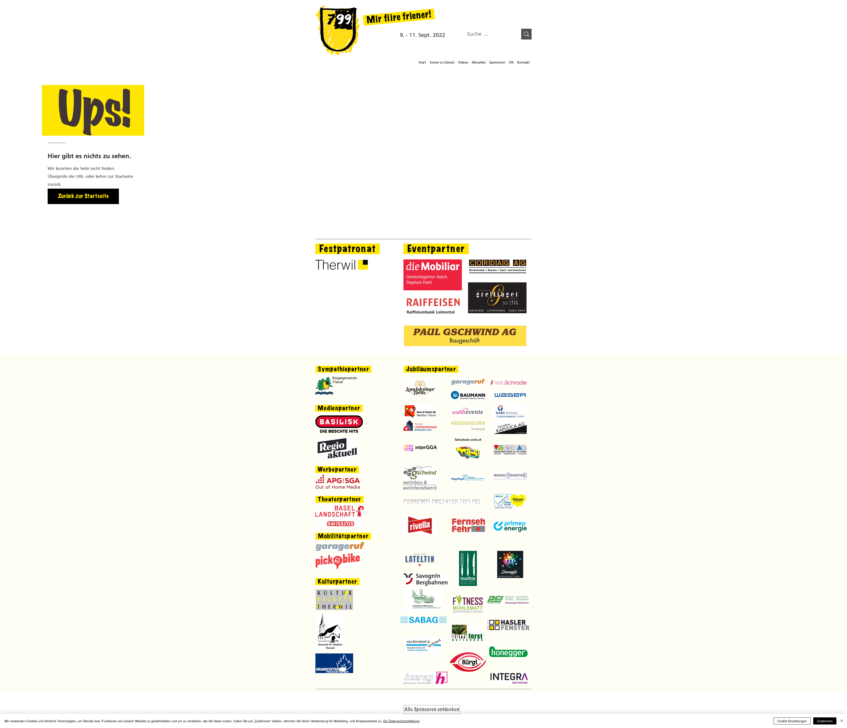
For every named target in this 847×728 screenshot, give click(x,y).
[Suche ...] (526, 34)
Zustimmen (825, 721)
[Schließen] (841, 720)
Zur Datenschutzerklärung (401, 721)
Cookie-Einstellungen (792, 721)
